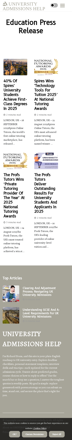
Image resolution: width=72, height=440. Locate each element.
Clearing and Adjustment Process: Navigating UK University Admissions (39, 291)
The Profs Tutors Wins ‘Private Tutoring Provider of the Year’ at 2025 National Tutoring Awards (14, 195)
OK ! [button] (15, 434)
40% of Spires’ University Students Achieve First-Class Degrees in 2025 (15, 95)
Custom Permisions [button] (34, 434)
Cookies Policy (39, 428)
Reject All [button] (56, 434)
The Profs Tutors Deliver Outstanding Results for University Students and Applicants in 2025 (45, 193)
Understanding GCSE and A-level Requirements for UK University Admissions (41, 313)
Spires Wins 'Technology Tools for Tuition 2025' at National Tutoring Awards (45, 95)
